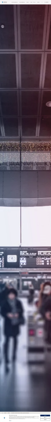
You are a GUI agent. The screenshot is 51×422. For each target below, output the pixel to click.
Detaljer (10, 420)
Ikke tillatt (45, 419)
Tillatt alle (45, 415)
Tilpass (45, 417)
